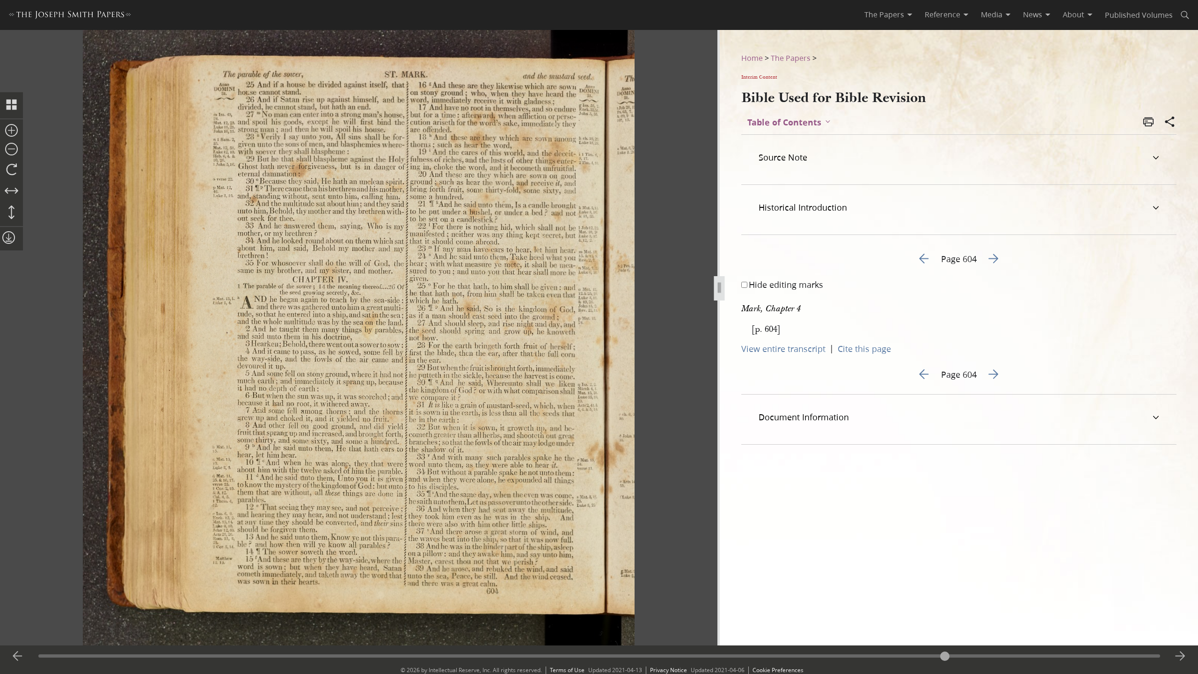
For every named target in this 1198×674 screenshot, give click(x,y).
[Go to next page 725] (1180, 656)
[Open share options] (1169, 122)
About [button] (1073, 14)
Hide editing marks (786, 284)
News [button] (1032, 14)
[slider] (599, 656)
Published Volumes (1139, 14)
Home (752, 57)
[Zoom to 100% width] (11, 191)
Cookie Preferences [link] (778, 670)
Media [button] (991, 14)
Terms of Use (567, 670)
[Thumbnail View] (11, 105)
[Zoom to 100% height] (11, 213)
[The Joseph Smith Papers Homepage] (70, 16)
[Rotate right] (11, 170)
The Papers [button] (884, 14)
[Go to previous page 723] (17, 656)
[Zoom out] (11, 149)
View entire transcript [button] (783, 349)
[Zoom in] (11, 131)
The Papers (791, 57)
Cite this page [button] (864, 349)
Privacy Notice (668, 670)
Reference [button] (942, 14)
